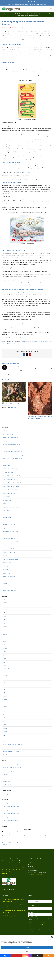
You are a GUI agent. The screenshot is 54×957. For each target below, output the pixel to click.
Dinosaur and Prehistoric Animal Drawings (13, 444)
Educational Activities (8, 461)
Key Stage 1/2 (6, 499)
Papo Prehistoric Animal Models (10, 531)
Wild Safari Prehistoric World (10, 579)
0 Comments (16, 343)
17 (24, 827)
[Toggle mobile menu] (51, 8)
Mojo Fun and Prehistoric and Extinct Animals (14, 517)
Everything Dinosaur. (19, 337)
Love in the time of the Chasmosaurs (12, 756)
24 (24, 829)
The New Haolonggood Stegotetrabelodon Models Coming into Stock (13, 906)
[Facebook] (2, 878)
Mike (4, 341)
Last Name (30, 901)
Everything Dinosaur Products (10, 478)
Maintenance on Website (9, 513)
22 (10, 829)
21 (2, 829)
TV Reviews (5, 576)
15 (9, 827)
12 (38, 825)
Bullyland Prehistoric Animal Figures (11, 433)
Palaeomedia (6, 763)
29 (10, 831)
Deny (27, 951)
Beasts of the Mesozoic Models (10, 426)
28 (2, 831)
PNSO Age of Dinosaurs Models (10, 548)
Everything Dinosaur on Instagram (11, 795)
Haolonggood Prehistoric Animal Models (12, 496)
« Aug (3, 833)
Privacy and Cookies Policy (9, 737)
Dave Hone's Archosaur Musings (10, 753)
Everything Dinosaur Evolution (10, 468)
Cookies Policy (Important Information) (12, 740)
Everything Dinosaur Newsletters (11, 475)
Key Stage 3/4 (6, 503)
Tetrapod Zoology (7, 770)
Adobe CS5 (5, 419)
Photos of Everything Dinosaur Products (12, 538)
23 (17, 829)
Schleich (5, 569)
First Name (31, 894)
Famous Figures (7, 485)
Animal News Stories (8, 423)
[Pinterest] (7, 878)
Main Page (49, 341)
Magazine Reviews (7, 506)
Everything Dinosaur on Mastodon (11, 799)
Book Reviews (6, 430)
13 (45, 825)
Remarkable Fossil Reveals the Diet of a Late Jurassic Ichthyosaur (13, 889)
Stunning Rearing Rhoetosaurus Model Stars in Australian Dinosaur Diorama (13, 895)
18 (31, 827)
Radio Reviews (6, 562)
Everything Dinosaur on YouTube (10, 809)
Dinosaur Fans (44, 341)
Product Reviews (7, 558)
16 (17, 827)
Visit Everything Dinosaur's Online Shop (12, 783)
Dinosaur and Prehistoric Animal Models (12, 447)
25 (31, 829)
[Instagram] (13, 878)
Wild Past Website (7, 773)
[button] (52, 937)
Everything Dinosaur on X (9, 806)
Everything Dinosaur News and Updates (12, 471)
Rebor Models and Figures (9, 565)
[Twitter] (4, 878)
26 (38, 829)
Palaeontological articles (7, 343)
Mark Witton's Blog (7, 760)
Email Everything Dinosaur (37, 863)
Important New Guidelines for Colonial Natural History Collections (14, 900)
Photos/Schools (6, 544)
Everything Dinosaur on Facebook (11, 792)
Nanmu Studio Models (8, 524)
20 (45, 827)
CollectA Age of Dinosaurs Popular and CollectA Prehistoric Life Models (20, 437)
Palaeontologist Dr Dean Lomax (10, 767)
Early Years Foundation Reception (11, 458)
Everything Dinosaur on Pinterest (11, 802)
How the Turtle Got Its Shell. (24, 172)
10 (24, 825)
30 (17, 831)
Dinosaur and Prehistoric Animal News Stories (30, 341)
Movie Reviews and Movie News (10, 520)
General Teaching (7, 489)
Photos (4, 534)
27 (45, 829)
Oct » (7, 833)
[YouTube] (9, 878)
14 (2, 827)
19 (38, 827)
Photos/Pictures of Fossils (9, 541)
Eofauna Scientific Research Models (11, 465)
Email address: (32, 888)
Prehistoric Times (7, 551)
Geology (5, 492)
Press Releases (6, 555)
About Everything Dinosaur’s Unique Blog (13, 733)
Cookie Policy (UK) (7, 743)
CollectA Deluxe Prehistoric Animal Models (13, 440)
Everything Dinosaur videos (9, 482)
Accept (27, 947)
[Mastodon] (11, 878)
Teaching (5, 572)
